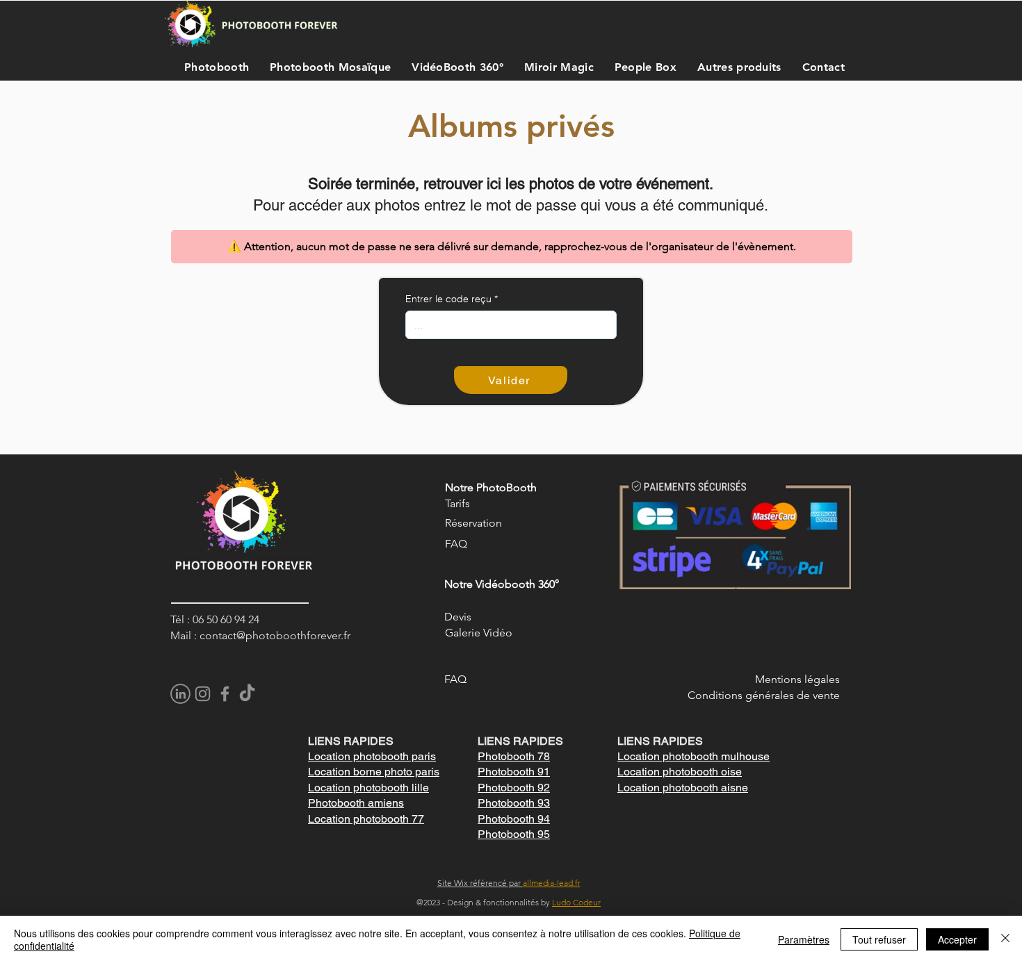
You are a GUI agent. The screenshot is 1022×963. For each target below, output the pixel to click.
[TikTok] (247, 694)
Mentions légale (795, 679)
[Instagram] (203, 694)
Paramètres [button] (803, 939)
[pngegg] (180, 694)
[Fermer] (1005, 939)
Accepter (957, 939)
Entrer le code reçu (448, 299)
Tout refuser (879, 939)
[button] (213, 67)
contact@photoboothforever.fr (275, 635)
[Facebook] (225, 694)
